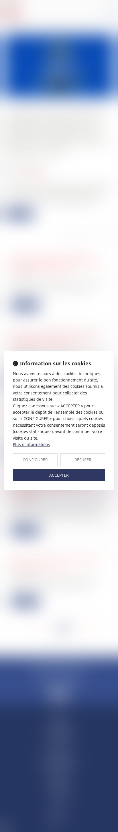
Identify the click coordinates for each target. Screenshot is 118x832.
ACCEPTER (59, 475)
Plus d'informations (31, 444)
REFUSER (82, 459)
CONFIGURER (35, 459)
